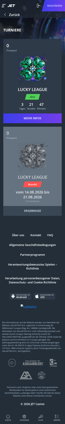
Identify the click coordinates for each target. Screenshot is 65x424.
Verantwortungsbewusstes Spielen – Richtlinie (32, 266)
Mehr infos (32, 118)
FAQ (50, 235)
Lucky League (32, 89)
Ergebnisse (32, 211)
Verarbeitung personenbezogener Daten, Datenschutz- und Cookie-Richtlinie (32, 280)
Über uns (18, 235)
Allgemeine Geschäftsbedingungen (32, 245)
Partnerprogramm (32, 255)
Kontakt (35, 235)
